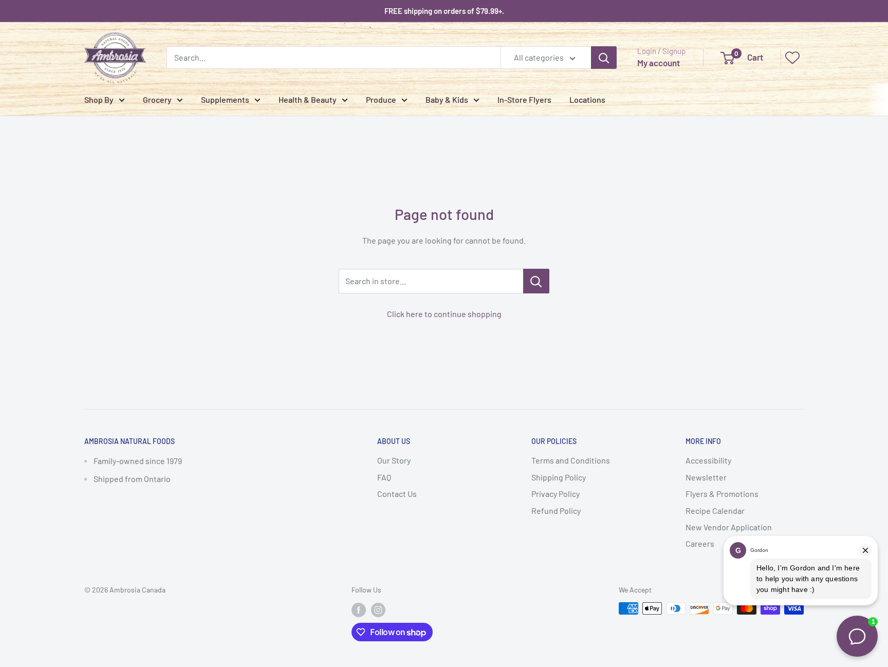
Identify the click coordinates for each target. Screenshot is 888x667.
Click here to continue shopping (444, 314)
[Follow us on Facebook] (358, 609)
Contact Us (397, 493)
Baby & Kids (446, 99)
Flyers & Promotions (722, 493)
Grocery (157, 99)
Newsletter (706, 477)
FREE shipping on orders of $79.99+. (444, 10)
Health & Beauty (308, 99)
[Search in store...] (536, 281)
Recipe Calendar (715, 510)
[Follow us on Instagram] (378, 609)
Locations (587, 99)
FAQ (384, 477)
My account (658, 63)
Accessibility (708, 460)
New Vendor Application (729, 527)
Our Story (394, 460)
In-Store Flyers (524, 99)
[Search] (604, 57)
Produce (381, 99)
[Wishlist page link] (792, 57)
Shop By (99, 99)
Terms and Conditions (570, 460)
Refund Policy (556, 510)
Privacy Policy (555, 493)
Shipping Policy (558, 477)
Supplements (225, 99)
